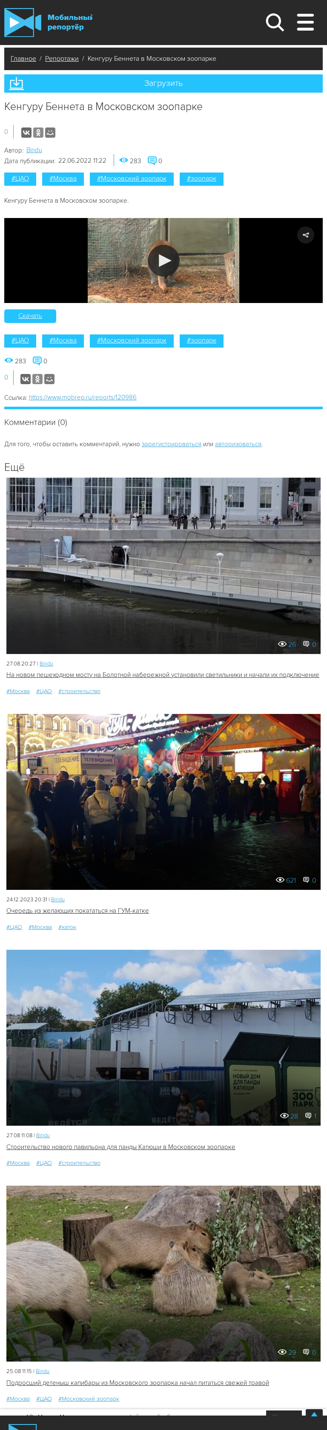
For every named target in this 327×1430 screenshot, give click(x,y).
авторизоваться (238, 444)
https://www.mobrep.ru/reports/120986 (83, 397)
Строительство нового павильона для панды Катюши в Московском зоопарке (120, 1147)
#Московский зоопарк (131, 178)
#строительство (79, 691)
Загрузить (163, 83)
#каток (67, 927)
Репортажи (62, 58)
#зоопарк (201, 178)
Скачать (30, 316)
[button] (164, 261)
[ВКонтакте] (26, 132)
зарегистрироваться (171, 444)
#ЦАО (20, 178)
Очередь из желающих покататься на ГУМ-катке (77, 911)
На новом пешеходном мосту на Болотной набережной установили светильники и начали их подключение (162, 675)
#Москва (63, 178)
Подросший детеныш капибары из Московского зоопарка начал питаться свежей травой (137, 1383)
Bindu (34, 150)
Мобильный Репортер (48, 22)
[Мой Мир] (50, 132)
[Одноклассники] (38, 132)
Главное (23, 58)
